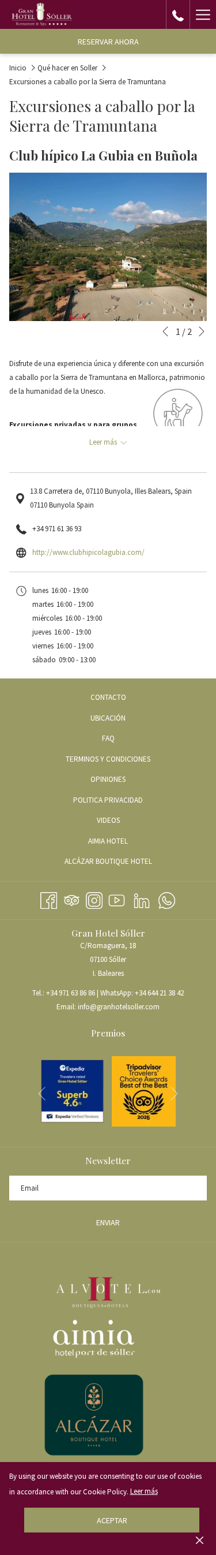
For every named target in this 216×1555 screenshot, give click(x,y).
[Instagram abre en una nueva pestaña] (94, 898)
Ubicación (108, 718)
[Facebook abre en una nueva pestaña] (48, 898)
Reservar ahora (108, 41)
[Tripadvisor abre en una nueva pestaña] (71, 898)
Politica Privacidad (108, 800)
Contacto (108, 697)
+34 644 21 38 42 (159, 993)
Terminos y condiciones (108, 759)
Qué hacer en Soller (67, 68)
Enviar (108, 1222)
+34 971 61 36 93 (56, 529)
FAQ (108, 738)
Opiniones (108, 779)
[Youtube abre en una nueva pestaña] (116, 898)
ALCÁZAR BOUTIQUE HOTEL (122, 863)
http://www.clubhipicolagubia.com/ (88, 552)
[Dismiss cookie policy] (199, 1539)
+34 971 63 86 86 (70, 993)
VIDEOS (122, 822)
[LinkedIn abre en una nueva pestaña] (142, 898)
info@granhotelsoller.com (119, 1007)
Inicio (17, 68)
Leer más (144, 1491)
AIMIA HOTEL (122, 843)
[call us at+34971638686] (178, 14)
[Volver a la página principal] (42, 14)
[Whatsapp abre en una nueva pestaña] (166, 898)
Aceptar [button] (112, 1520)
